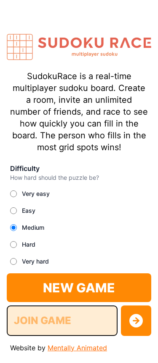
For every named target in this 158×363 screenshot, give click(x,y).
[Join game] (136, 320)
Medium (33, 227)
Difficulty (25, 168)
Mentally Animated (77, 348)
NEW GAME (79, 287)
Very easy (36, 193)
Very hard (35, 261)
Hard (28, 244)
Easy (28, 210)
